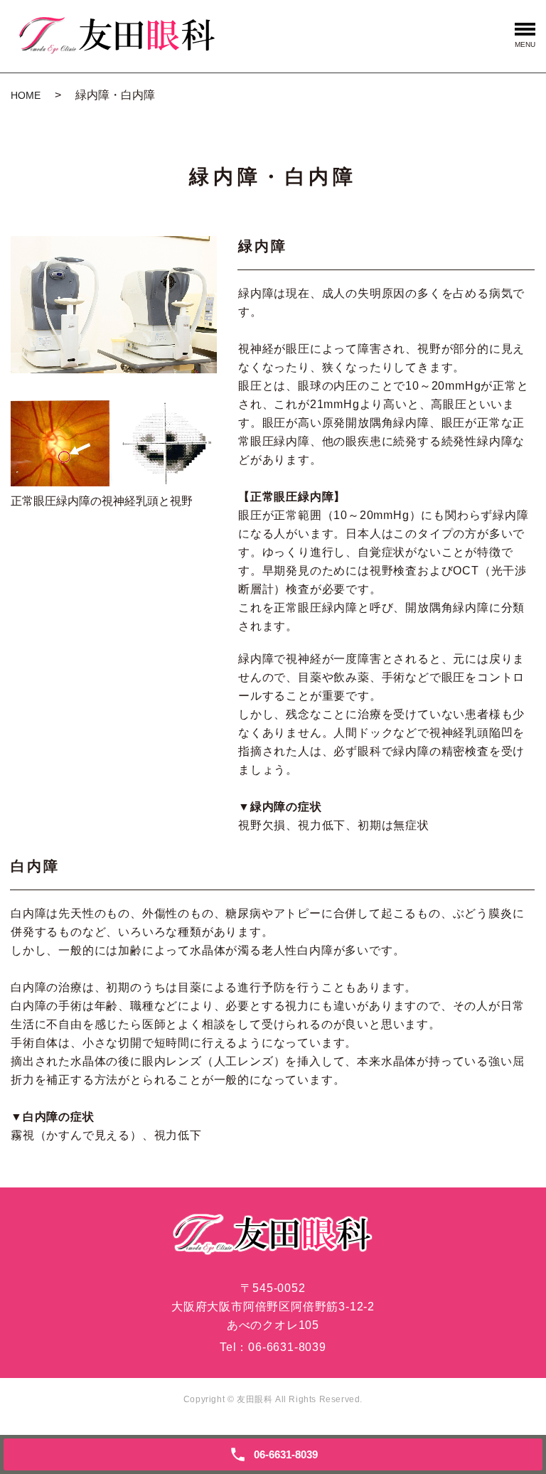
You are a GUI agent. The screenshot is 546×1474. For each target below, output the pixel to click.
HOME (26, 95)
